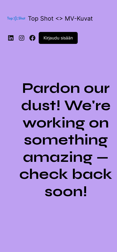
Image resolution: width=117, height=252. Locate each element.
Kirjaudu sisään (58, 37)
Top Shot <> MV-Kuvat (60, 18)
